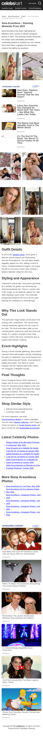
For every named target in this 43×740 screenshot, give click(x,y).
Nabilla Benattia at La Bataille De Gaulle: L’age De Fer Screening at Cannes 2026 (22, 455)
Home (4, 16)
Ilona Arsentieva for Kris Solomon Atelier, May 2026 (23, 490)
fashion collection (21, 422)
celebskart (20, 726)
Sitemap (32, 728)
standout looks (19, 255)
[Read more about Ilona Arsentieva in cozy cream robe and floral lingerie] (10, 231)
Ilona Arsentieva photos (11, 419)
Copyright (23, 728)
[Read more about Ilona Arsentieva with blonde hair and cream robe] (32, 231)
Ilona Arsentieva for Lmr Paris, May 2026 (23, 486)
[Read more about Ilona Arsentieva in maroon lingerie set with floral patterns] (32, 166)
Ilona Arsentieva (14, 16)
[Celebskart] (12, 3)
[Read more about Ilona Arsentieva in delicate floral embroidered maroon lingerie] (32, 201)
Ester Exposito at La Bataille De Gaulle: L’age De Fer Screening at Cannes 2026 (22, 449)
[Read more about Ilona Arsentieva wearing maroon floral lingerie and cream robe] (10, 166)
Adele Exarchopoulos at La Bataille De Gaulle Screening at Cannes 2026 (22, 461)
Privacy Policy (13, 728)
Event (24, 16)
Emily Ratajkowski (36, 8)
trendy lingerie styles (27, 425)
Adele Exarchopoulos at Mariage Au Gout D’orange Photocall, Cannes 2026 (23, 466)
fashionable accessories (30, 428)
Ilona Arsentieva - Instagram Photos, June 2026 (23, 496)
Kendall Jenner (21, 8)
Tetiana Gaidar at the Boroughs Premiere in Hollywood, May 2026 (23, 443)
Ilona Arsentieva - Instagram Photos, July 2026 (23, 502)
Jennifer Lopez (7, 8)
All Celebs (32, 3)
